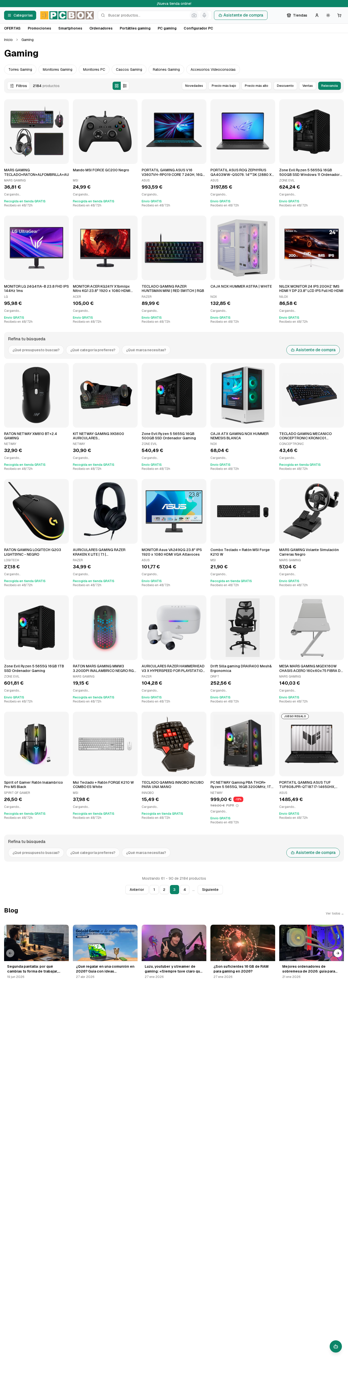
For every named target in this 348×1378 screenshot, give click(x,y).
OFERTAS (12, 28)
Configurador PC (198, 28)
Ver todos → (335, 913)
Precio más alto (256, 86)
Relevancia (329, 86)
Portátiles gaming (135, 28)
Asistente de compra (243, 15)
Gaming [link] (27, 39)
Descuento (285, 86)
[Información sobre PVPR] (237, 805)
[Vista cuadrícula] (117, 86)
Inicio (8, 39)
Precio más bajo (224, 86)
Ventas (307, 86)
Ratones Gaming (166, 69)
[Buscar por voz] (204, 15)
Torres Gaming (20, 69)
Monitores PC (94, 69)
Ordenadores (101, 28)
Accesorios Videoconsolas (213, 69)
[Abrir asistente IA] (336, 1346)
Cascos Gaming (129, 69)
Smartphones (70, 28)
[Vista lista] (125, 86)
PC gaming (167, 28)
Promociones (39, 28)
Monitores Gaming (57, 69)
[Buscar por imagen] (194, 15)
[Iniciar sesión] (317, 15)
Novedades (194, 86)
